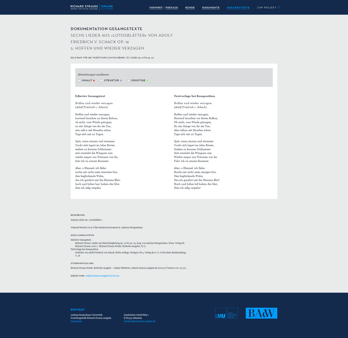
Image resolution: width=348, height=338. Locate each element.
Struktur (111, 80)
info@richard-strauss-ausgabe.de (140, 321)
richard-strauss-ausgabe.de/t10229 (102, 275)
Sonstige (138, 80)
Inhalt (87, 80)
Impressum (76, 321)
